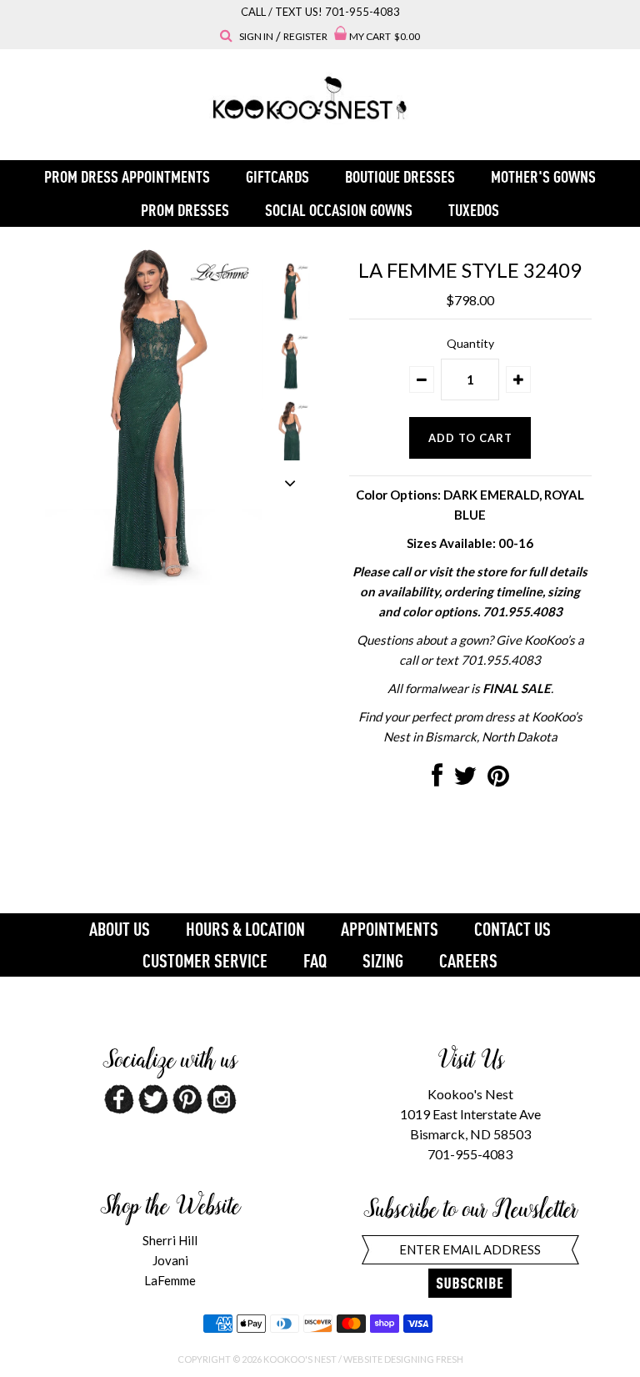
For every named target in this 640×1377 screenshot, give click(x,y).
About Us (119, 929)
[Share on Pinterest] (498, 779)
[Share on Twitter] (465, 779)
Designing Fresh (423, 1359)
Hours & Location (245, 929)
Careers (468, 961)
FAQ (315, 961)
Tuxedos (473, 209)
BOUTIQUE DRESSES (400, 176)
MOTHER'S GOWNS (543, 176)
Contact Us (512, 929)
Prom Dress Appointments (127, 176)
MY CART (384, 36)
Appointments (389, 929)
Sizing (382, 961)
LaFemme (170, 1280)
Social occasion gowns (338, 209)
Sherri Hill (170, 1240)
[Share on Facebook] (437, 779)
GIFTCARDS (277, 176)
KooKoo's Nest (300, 1359)
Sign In (256, 36)
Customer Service (205, 961)
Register (305, 36)
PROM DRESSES (185, 209)
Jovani (170, 1260)
